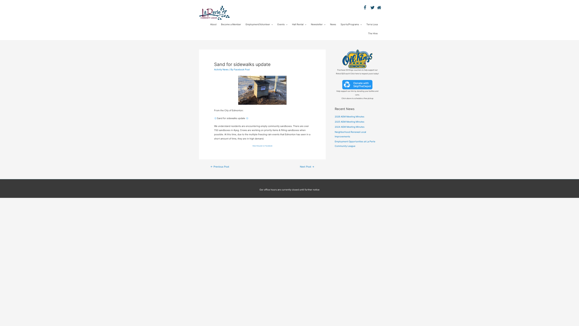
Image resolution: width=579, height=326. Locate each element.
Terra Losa (372, 24)
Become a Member (231, 24)
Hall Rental (298, 24)
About (213, 24)
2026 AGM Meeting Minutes (349, 116)
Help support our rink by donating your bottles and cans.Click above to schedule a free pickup (357, 94)
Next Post (307, 166)
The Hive (373, 33)
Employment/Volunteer (258, 24)
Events (281, 24)
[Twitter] (370, 7)
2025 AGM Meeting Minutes (349, 121)
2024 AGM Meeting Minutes (349, 126)
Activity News (221, 69)
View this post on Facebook (262, 146)
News (333, 24)
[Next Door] (377, 7)
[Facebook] (364, 7)
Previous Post (219, 166)
